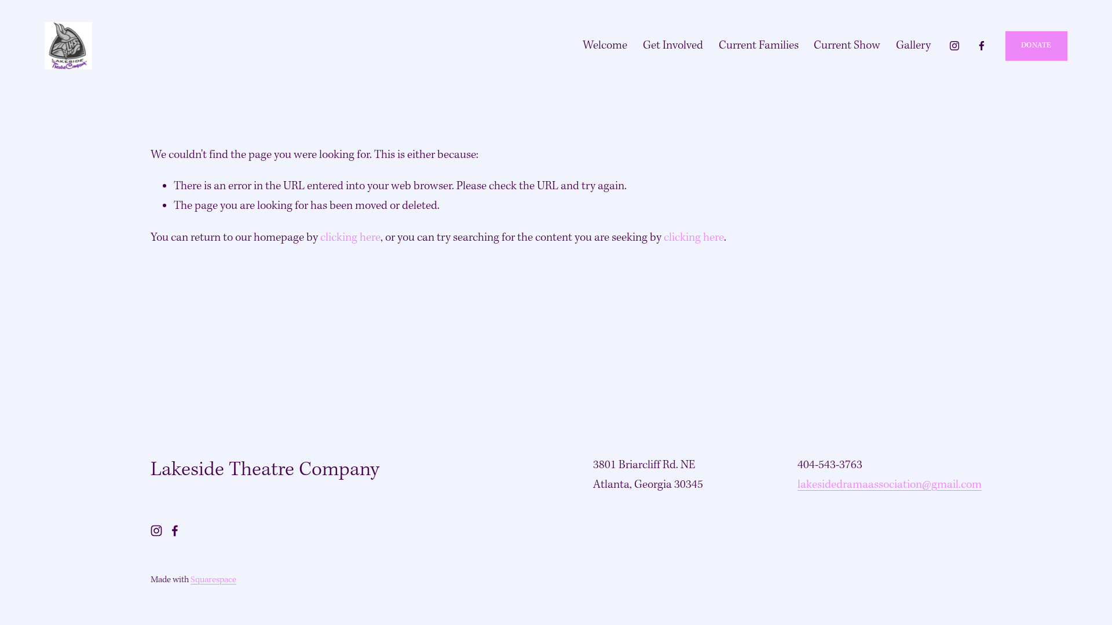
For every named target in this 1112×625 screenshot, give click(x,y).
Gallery (913, 46)
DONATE (1036, 46)
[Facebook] (981, 46)
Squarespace (213, 579)
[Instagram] (954, 46)
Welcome (605, 46)
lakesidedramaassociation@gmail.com (890, 485)
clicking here (350, 238)
